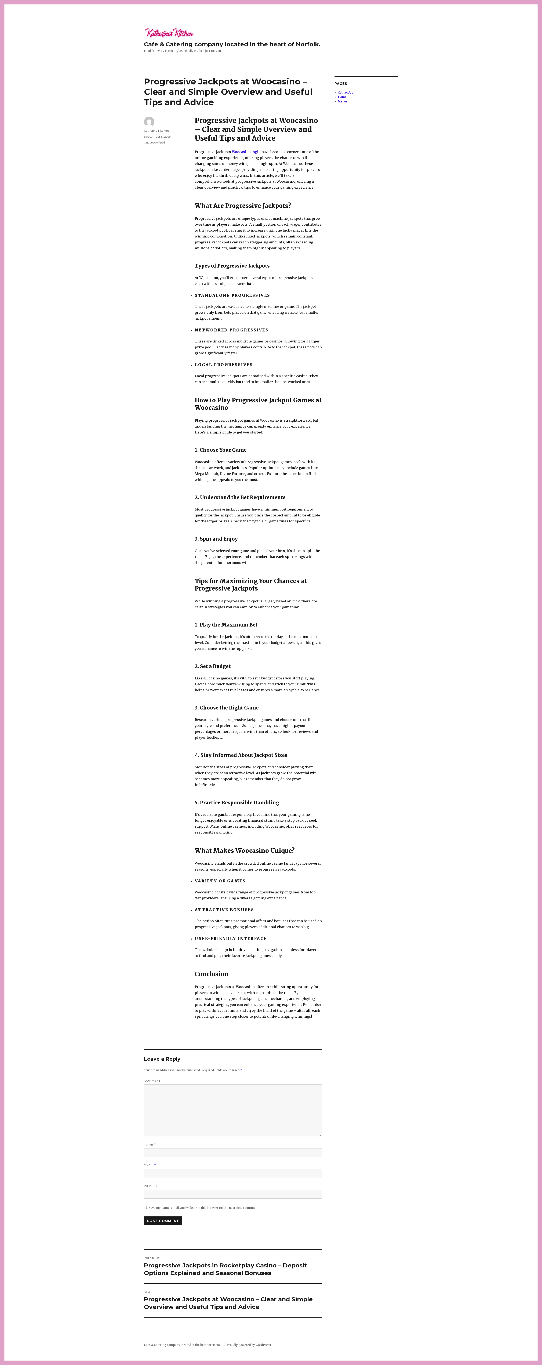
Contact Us (345, 92)
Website (151, 1186)
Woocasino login (246, 152)
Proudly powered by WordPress (249, 1345)
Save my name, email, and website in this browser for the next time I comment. (204, 1208)
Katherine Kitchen (156, 130)
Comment (152, 1080)
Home (342, 97)
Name (150, 1144)
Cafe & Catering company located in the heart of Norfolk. (232, 44)
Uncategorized (154, 142)
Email (150, 1165)
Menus (342, 101)
